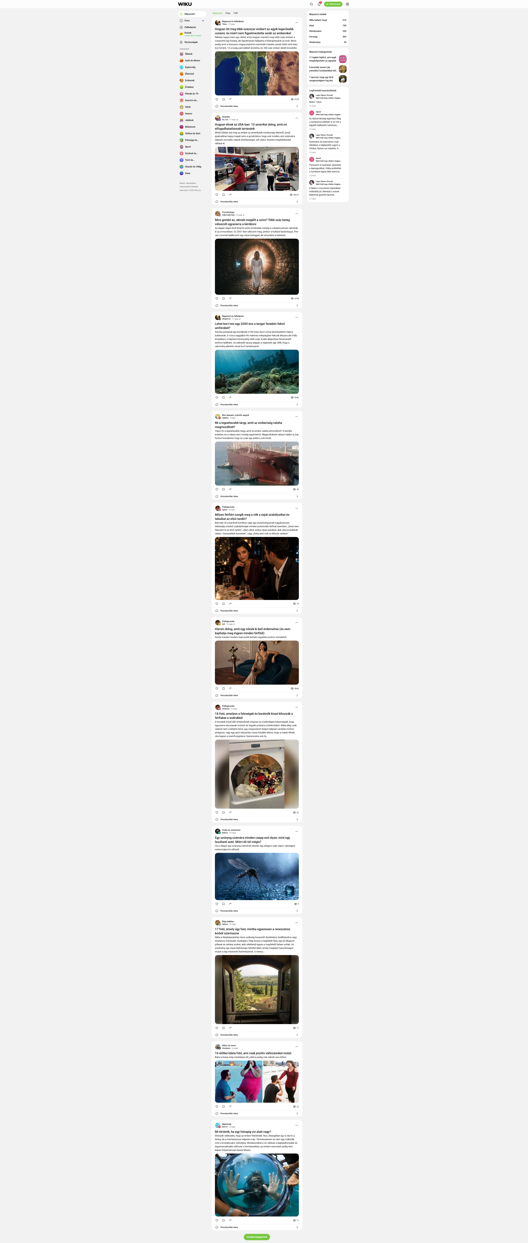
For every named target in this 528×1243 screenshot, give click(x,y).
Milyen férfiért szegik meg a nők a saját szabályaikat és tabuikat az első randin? (252, 517)
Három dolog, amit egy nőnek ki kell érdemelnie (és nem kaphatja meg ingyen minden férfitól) (252, 631)
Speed (224, 510)
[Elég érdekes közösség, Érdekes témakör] (217, 922)
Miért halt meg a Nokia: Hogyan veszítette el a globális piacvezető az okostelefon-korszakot (330, 98)
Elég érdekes (228, 921)
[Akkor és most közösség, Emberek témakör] (217, 1047)
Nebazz (225, 924)
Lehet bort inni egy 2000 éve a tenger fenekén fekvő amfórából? (250, 326)
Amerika (226, 117)
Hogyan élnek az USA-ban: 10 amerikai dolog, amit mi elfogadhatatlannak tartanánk (251, 126)
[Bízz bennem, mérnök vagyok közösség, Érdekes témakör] (217, 416)
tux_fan (225, 119)
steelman (225, 709)
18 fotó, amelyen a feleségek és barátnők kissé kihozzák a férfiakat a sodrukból (254, 716)
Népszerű (217, 13)
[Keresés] (311, 4)
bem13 (224, 1127)
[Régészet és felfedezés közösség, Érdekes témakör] (217, 22)
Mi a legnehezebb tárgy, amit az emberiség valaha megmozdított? (248, 425)
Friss (228, 13)
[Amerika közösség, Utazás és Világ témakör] (217, 118)
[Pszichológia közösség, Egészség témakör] (217, 213)
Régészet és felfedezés (233, 21)
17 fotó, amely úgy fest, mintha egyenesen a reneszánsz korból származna (252, 931)
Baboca (225, 833)
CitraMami (226, 1048)
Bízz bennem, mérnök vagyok (235, 415)
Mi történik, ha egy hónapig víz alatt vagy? (243, 1131)
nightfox (225, 418)
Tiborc (224, 24)
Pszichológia (228, 212)
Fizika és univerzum (231, 830)
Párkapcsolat (228, 507)
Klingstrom (226, 319)
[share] (230, 99)
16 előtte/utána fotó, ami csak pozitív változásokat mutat (253, 1053)
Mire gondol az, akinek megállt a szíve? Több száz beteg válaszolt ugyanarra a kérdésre (252, 222)
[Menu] (296, 22)
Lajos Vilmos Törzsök (324, 95)
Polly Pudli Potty (228, 215)
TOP (236, 13)
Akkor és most (229, 1045)
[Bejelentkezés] (347, 4)
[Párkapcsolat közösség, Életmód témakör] (217, 508)
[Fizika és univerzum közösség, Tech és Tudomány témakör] (217, 831)
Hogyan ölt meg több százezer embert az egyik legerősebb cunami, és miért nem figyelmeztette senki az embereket (254, 31)
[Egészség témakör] (217, 1125)
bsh (223, 624)
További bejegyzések (256, 1237)
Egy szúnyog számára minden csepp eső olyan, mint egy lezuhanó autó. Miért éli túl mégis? (252, 840)
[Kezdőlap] (185, 4)
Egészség (226, 1124)
